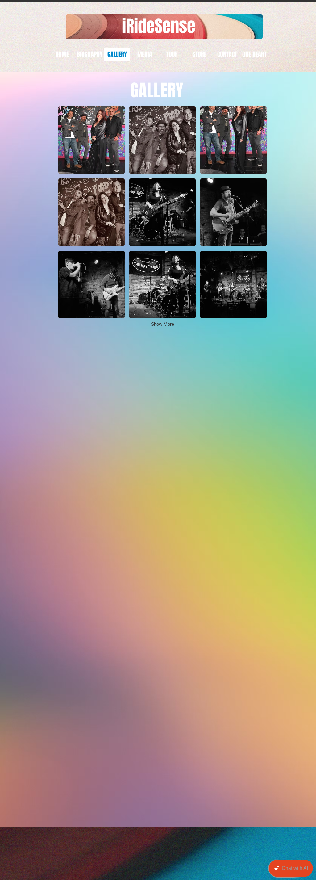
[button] (91, 140)
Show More (162, 324)
